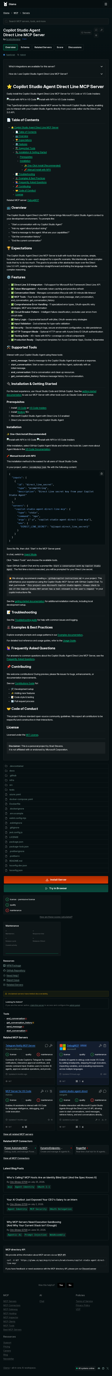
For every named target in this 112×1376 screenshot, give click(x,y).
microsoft (71, 1049)
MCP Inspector (10, 1317)
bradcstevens (13, 39)
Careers (7, 1350)
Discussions (75, 47)
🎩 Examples (22, 178)
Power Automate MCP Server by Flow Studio (16, 1148)
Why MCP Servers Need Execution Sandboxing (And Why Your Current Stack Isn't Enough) (34, 1224)
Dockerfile (14, 803)
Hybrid (23, 55)
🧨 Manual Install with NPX (37, 169)
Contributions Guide (24, 683)
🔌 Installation (22, 152)
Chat (41, 1301)
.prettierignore (16, 851)
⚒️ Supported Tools (25, 148)
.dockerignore (16, 808)
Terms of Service (84, 1301)
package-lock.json (19, 846)
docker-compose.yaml (21, 799)
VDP (78, 1309)
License (19, 194)
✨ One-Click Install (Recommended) (42, 165)
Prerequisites (26, 156)
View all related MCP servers (18, 1134)
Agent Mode (30, 554)
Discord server (89, 1269)
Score (60, 47)
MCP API (62, 1255)
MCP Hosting (9, 1313)
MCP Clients (9, 1321)
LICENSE (13, 837)
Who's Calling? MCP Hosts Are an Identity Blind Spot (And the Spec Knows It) (52, 1177)
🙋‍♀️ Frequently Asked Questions (31, 182)
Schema (25, 47)
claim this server (37, 1005)
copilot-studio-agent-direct (73, 1091)
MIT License (32, 734)
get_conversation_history (19, 1022)
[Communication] (96, 30)
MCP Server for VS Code (18, 1091)
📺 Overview (21, 136)
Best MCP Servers (12, 1329)
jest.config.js (15, 832)
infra (11, 780)
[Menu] (106, 4)
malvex (9, 1094)
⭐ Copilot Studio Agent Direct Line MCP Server (34, 127)
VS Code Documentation (37, 449)
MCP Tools (8, 1325)
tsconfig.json (16, 870)
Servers (26, 13)
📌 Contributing (23, 186)
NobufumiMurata (14, 1049)
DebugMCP (33, 200)
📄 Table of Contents (25, 132)
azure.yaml (15, 794)
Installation (25, 160)
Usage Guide (69, 640)
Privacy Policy (83, 1305)
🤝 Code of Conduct (25, 190)
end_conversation (16, 1018)
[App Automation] (96, 35)
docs (11, 770)
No (70, 1285)
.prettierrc (14, 856)
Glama (6, 13)
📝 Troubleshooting (25, 174)
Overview (10, 47)
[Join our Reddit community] (103, 1368)
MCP (16, 13)
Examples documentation (70, 634)
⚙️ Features (21, 144)
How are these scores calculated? (56, 917)
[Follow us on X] (108, 1368)
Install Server (58, 879)
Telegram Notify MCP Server (20, 1045)
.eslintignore (15, 822)
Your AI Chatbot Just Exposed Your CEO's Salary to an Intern (42, 1199)
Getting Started (39, 152)
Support (7, 1342)
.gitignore (14, 827)
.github (12, 775)
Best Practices (37, 178)
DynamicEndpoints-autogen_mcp (50, 1148)
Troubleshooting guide (26, 619)
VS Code (21, 407)
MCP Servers (9, 1301)
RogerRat (81, 1148)
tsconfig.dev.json (18, 865)
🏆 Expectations (23, 140)
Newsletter (8, 1358)
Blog (5, 1354)
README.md (15, 860)
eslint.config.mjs (17, 818)
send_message (14, 1026)
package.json (16, 841)
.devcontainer (16, 766)
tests (11, 789)
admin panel (75, 1005)
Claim (24, 39)
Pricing (6, 1346)
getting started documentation (29, 601)
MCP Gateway (10, 1309)
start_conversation (16, 1030)
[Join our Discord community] (99, 1368)
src (11, 785)
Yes (61, 1285)
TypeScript (10, 55)
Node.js (21, 412)
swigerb (63, 1094)
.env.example (16, 813)
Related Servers (43, 47)
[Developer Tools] (101, 30)
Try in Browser (58, 888)
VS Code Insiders (37, 407)
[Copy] (101, 473)
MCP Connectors (11, 1305)
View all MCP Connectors (16, 1158)
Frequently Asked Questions (21, 659)
